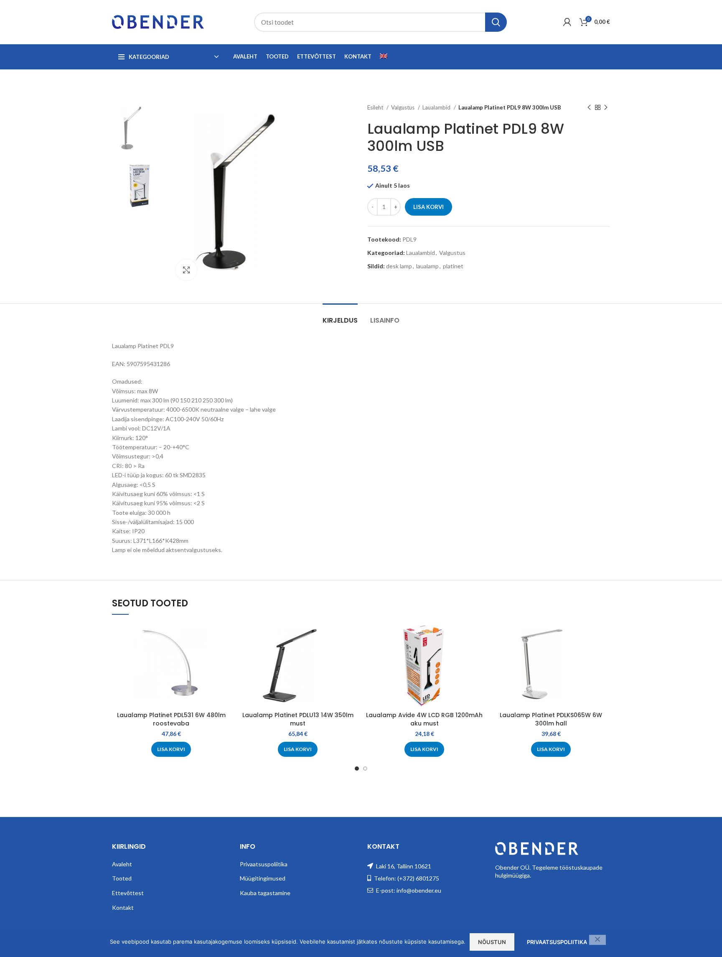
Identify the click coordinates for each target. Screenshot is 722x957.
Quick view (224, 637)
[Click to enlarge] (186, 270)
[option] (137, 129)
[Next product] (606, 108)
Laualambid (437, 107)
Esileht (375, 107)
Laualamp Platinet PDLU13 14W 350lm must (297, 719)
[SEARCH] (496, 22)
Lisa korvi (428, 207)
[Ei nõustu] (597, 940)
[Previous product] (589, 108)
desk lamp (399, 266)
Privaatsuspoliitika (263, 864)
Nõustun (492, 942)
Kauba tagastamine (265, 892)
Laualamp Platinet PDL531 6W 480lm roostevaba (171, 719)
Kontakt (123, 907)
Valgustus (403, 107)
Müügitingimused (262, 878)
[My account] (567, 22)
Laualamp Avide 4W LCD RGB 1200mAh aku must (424, 719)
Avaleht (122, 864)
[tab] (340, 316)
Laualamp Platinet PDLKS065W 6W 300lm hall (551, 719)
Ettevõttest (128, 892)
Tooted (122, 878)
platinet (453, 266)
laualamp (427, 266)
